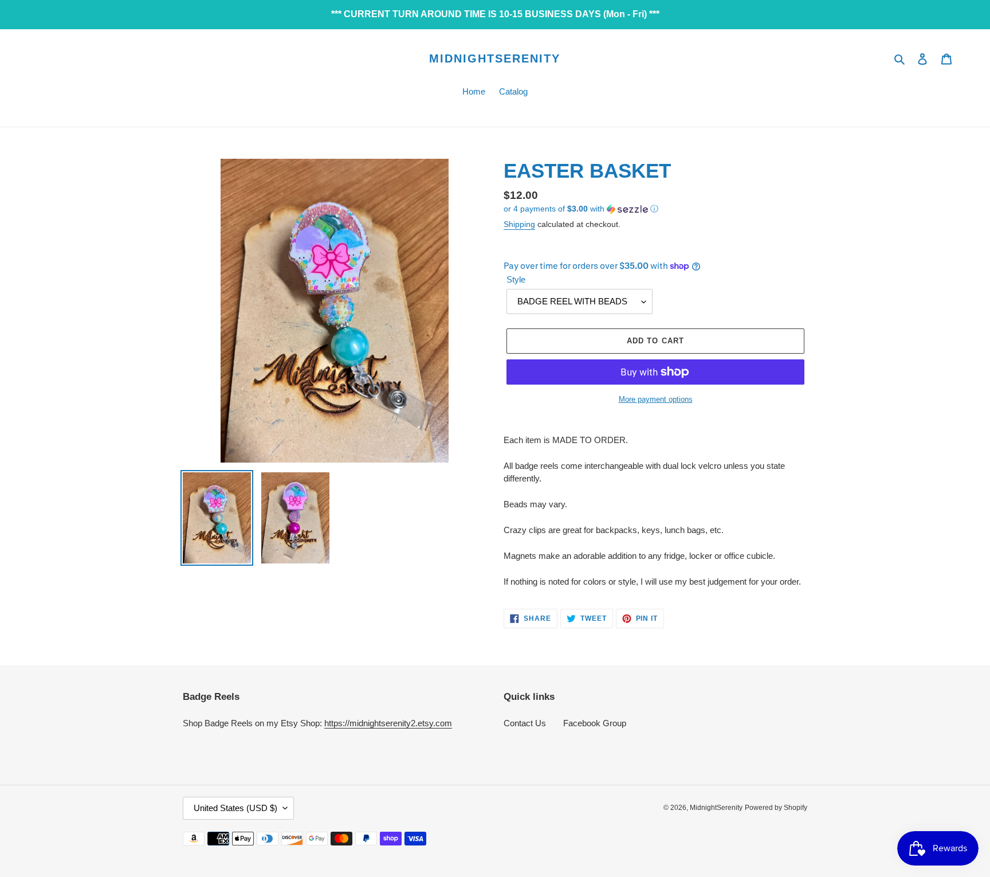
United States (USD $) (235, 808)
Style (515, 279)
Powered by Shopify (776, 808)
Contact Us (525, 723)
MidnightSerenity (494, 58)
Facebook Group (594, 723)
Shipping (519, 224)
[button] (581, 208)
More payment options (656, 399)
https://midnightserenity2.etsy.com (388, 723)
